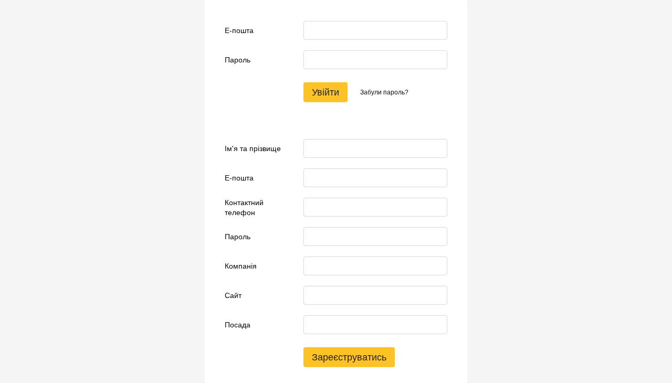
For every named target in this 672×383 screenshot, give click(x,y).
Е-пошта (239, 30)
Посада (237, 325)
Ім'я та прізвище (253, 148)
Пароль (237, 60)
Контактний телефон (244, 207)
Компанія (241, 266)
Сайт (233, 295)
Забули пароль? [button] (384, 92)
